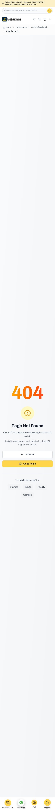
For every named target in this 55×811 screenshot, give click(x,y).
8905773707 (37, 2)
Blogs (28, 487)
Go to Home (29, 464)
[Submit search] (49, 10)
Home (8, 27)
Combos (27, 495)
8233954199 (16, 2)
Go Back (29, 454)
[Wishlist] (34, 19)
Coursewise (21, 27)
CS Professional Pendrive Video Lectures (39, 27)
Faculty (41, 487)
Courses (14, 487)
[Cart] (44, 19)
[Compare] (39, 19)
